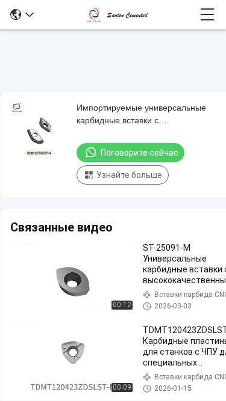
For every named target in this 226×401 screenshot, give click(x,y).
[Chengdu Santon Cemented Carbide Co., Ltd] (117, 14)
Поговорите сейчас (139, 153)
